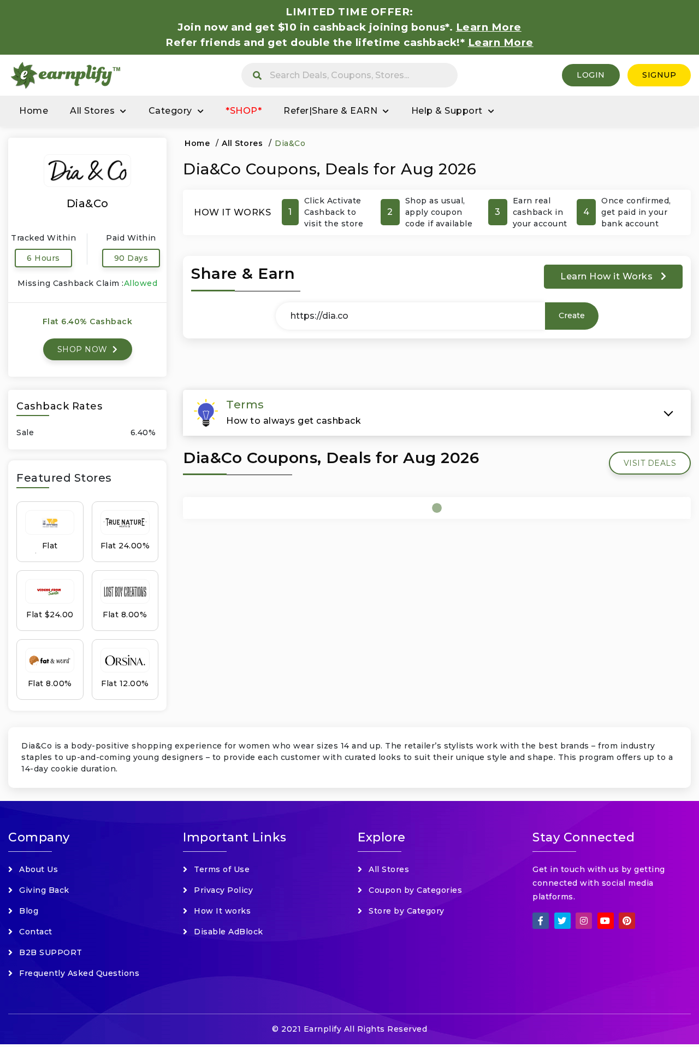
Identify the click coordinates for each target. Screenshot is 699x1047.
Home (33, 111)
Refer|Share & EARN (330, 111)
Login (591, 75)
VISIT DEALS (650, 463)
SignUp (659, 75)
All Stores (92, 111)
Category (170, 111)
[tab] (437, 413)
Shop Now (83, 349)
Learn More (501, 42)
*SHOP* (244, 111)
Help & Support (447, 111)
